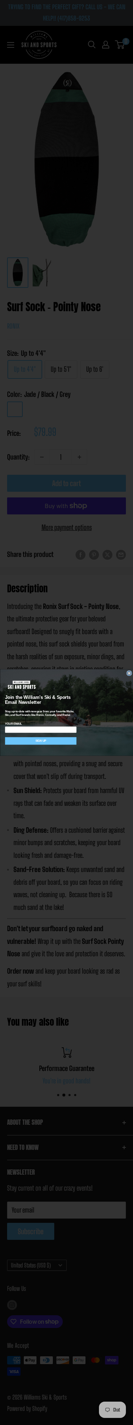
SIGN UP (40, 740)
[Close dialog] (129, 673)
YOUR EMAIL (13, 723)
